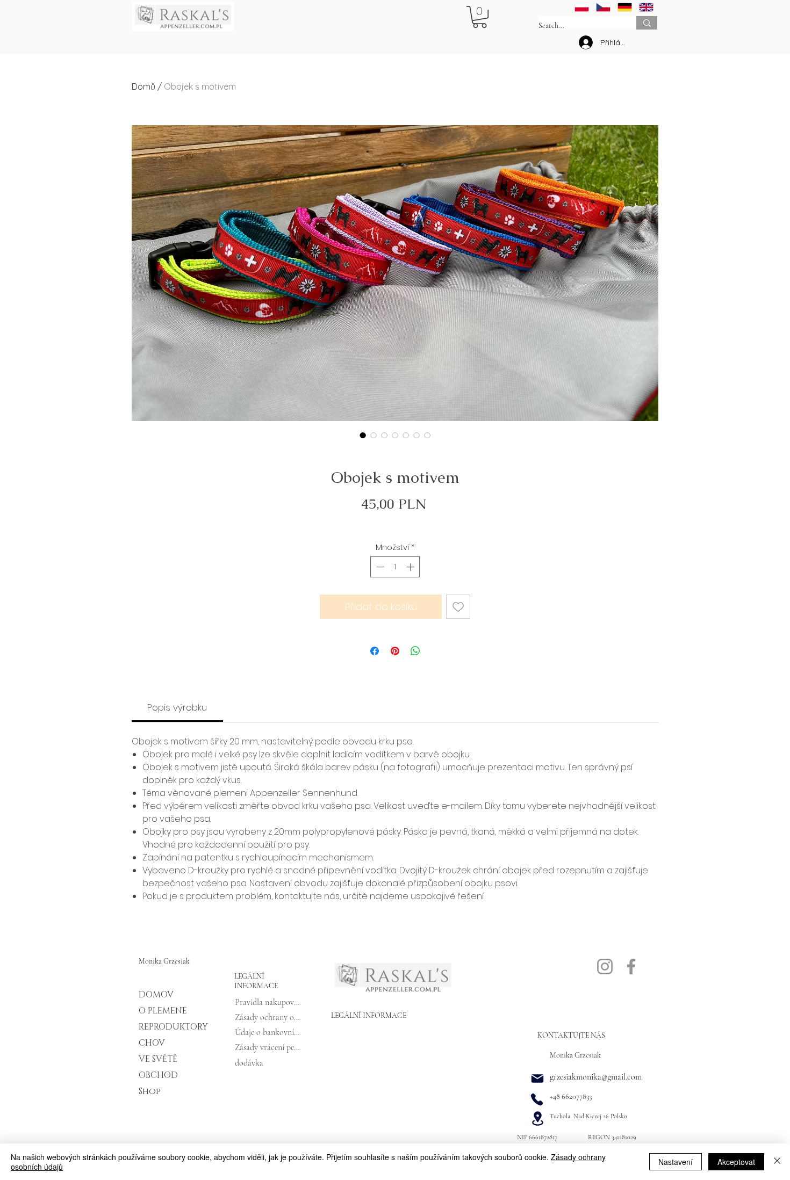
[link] (177, 707)
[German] (624, 7)
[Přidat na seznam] (458, 607)
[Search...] (646, 23)
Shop (150, 1091)
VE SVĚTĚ (158, 1059)
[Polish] (581, 7)
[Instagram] (604, 966)
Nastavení (675, 1161)
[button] (479, 17)
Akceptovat (736, 1161)
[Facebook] (631, 966)
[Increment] (411, 567)
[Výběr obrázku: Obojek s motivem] (362, 435)
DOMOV (156, 995)
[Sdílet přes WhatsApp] (415, 651)
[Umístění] (537, 1118)
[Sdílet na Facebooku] (374, 651)
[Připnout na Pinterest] (395, 651)
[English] (646, 7)
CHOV (152, 1043)
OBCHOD (158, 1075)
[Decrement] (379, 567)
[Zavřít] (777, 1161)
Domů (143, 86)
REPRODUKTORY (164, 1027)
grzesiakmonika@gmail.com (596, 1077)
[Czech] (603, 7)
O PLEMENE (163, 1011)
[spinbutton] (395, 567)
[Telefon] (536, 1099)
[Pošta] (537, 1078)
